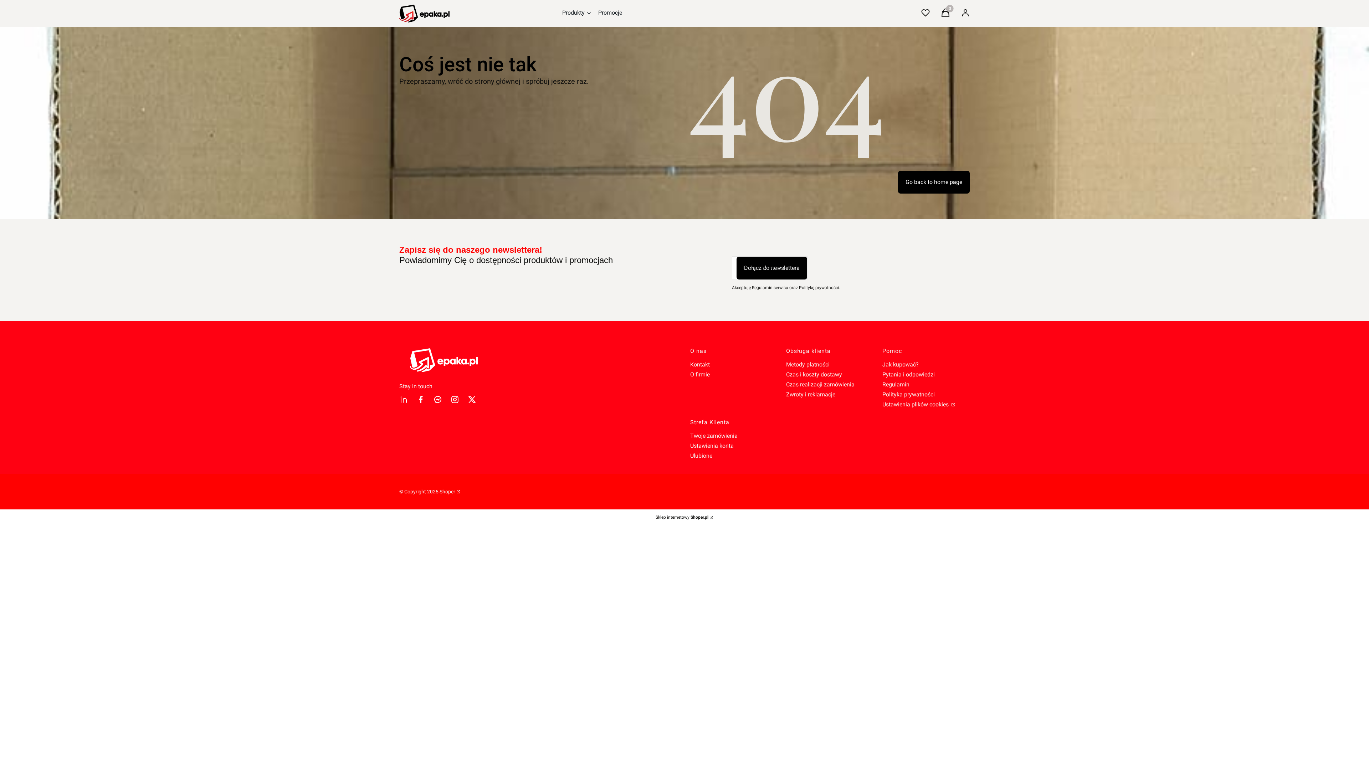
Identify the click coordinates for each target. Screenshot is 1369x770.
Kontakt (700, 364)
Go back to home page (934, 182)
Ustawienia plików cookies (916, 404)
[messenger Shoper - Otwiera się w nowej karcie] (438, 399)
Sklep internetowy (682, 517)
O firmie (700, 374)
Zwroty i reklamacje (810, 394)
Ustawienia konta (712, 445)
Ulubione (701, 455)
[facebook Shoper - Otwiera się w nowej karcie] (420, 399)
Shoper (447, 491)
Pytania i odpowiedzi (908, 374)
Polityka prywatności (908, 394)
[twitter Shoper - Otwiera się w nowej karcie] (472, 399)
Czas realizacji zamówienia (820, 384)
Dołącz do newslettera (772, 268)
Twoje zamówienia (714, 435)
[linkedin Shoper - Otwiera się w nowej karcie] (403, 399)
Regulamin (895, 384)
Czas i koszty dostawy (814, 374)
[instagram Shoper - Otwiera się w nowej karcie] (455, 399)
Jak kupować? (900, 364)
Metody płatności (808, 364)
